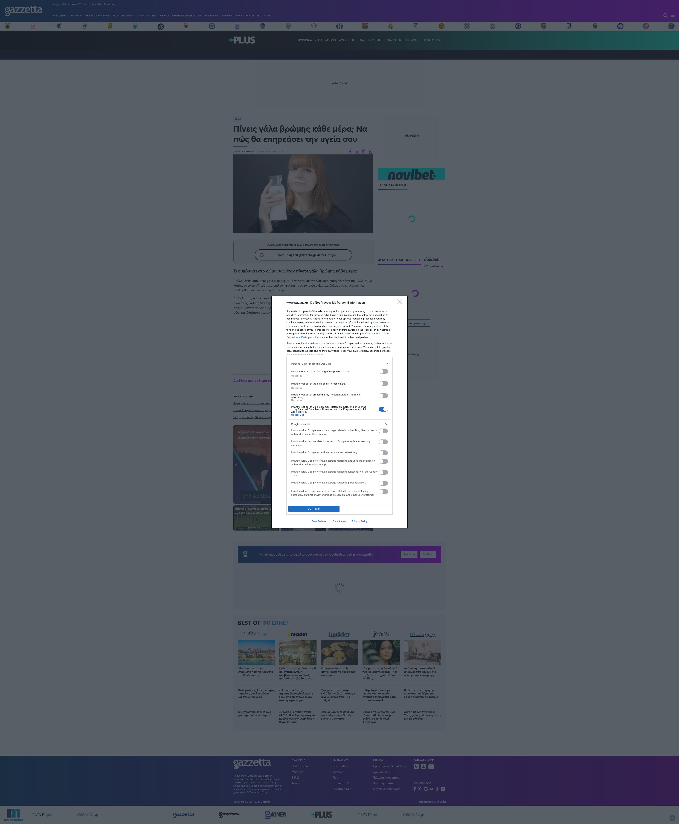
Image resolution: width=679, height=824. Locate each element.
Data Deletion (319, 521)
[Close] (400, 303)
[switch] (383, 371)
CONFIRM (314, 509)
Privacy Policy (359, 521)
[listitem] (339, 363)
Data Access (339, 521)
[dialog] (339, 412)
